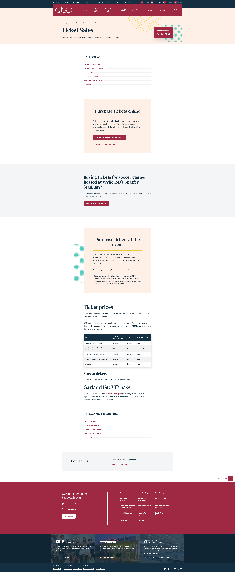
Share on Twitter (162, 34)
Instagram (175, 569)
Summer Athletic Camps (92, 433)
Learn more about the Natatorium (156, 557)
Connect (163, 10)
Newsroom (100, 2)
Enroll (118, 2)
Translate (169, 2)
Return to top (222, 478)
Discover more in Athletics (93, 81)
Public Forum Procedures (159, 514)
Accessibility (77, 569)
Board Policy (159, 493)
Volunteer (141, 520)
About (85, 10)
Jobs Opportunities (144, 506)
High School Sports (90, 421)
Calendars (150, 10)
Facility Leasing (161, 498)
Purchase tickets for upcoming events (109, 137)
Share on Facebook (158, 34)
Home (64, 23)
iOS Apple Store (168, 569)
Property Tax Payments (142, 514)
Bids (121, 493)
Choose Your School (96, 10)
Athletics (86, 23)
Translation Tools (88, 569)
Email (169, 34)
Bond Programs (175, 10)
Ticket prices (88, 72)
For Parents (56, 2)
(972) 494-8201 (71, 509)
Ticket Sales (88, 437)
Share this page (163, 31)
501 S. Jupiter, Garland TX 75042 (76, 504)
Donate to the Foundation (65, 557)
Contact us (88, 85)
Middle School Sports (91, 425)
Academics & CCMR (122, 10)
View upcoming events (108, 557)
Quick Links (157, 2)
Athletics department (120, 464)
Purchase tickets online (92, 64)
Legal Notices (100, 569)
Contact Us (126, 2)
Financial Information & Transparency (127, 506)
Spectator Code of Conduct (94, 429)
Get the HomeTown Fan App (104, 145)
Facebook (171, 569)
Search (179, 2)
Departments (89, 2)
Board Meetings (143, 493)
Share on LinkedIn (166, 34)
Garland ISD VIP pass (91, 77)
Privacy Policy (57, 569)
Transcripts (124, 520)
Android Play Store (165, 569)
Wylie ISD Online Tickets (95, 203)
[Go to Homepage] (63, 10)
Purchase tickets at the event (94, 68)
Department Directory (124, 499)
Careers (109, 2)
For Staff (67, 2)
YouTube (181, 569)
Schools (146, 2)
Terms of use (68, 569)
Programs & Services (108, 10)
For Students (77, 2)
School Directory (126, 513)
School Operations (136, 10)
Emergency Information (141, 499)
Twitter (178, 569)
